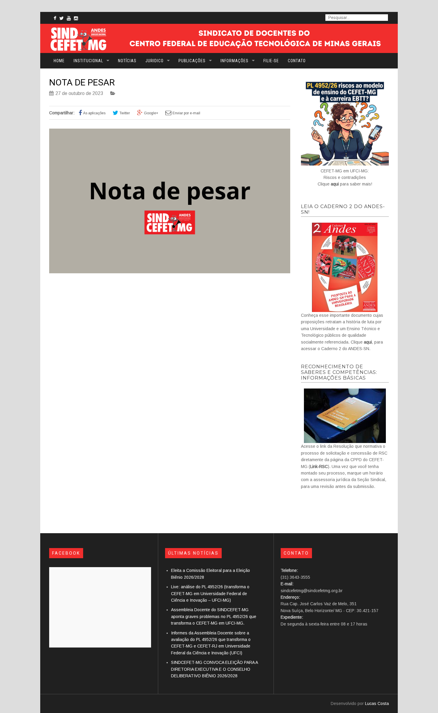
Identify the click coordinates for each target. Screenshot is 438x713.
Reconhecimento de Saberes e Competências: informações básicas (339, 372)
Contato (297, 60)
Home (59, 60)
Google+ (151, 113)
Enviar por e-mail (186, 113)
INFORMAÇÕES (234, 60)
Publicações (192, 60)
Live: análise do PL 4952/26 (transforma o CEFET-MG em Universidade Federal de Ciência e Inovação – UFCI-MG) (210, 593)
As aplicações (94, 113)
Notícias (127, 60)
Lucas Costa (377, 703)
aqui (335, 184)
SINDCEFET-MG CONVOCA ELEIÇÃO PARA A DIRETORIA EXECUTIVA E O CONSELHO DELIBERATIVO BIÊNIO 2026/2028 (214, 669)
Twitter (124, 113)
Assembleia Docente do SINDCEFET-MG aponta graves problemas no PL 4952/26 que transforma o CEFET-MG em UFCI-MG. (213, 616)
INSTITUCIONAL (88, 60)
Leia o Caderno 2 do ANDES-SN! (343, 209)
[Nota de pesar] (169, 271)
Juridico (154, 60)
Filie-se (271, 60)
